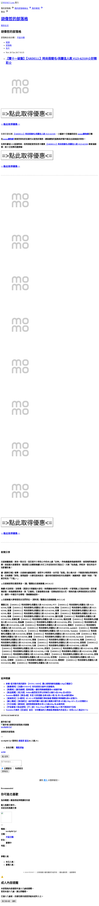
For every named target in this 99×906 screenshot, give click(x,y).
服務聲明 (73, 872)
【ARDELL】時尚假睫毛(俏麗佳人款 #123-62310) (34, 134)
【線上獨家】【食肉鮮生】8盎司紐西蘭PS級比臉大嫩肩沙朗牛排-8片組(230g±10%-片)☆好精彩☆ (47, 701)
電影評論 (20, 748)
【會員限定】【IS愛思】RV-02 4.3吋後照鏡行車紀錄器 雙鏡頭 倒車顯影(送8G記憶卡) (41, 698)
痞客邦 (21, 741)
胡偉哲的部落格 (14, 19)
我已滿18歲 (6, 901)
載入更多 (5, 756)
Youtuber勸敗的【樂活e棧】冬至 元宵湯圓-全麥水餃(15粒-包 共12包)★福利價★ (40, 695)
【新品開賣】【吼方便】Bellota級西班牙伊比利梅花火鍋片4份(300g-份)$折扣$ (38, 692)
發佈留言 (5, 771)
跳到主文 (5, 26)
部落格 (9, 45)
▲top (3, 752)
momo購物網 (83, 134)
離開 (13, 901)
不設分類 (21, 38)
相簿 (8, 42)
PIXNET (31, 872)
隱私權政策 (63, 872)
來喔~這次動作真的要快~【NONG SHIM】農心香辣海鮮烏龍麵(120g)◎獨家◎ (39, 684)
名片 (8, 48)
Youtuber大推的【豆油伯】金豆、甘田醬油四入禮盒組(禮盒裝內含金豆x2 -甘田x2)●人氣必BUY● (47, 710)
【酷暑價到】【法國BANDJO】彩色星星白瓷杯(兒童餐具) (30, 687)
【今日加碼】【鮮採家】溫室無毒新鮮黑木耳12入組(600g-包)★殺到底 (35, 704)
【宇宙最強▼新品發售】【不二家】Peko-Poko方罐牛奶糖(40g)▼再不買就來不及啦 (41, 707)
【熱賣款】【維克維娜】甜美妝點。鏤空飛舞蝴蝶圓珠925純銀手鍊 (34, 690)
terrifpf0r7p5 (6, 727)
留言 (27, 741)
